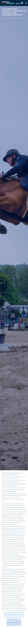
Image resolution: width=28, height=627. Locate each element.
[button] (26, 3)
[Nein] (26, 619)
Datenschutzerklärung (14, 624)
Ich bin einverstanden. (14, 621)
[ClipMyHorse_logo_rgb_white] (19, 3)
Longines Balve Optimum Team (18, 18)
